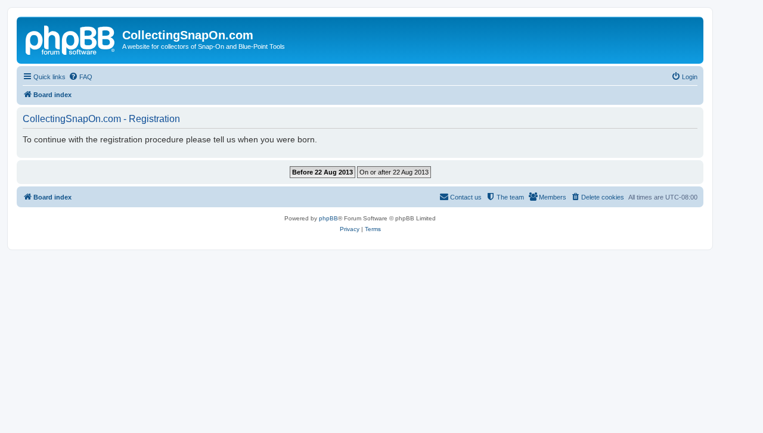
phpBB (328, 218)
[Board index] (71, 39)
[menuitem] (80, 77)
